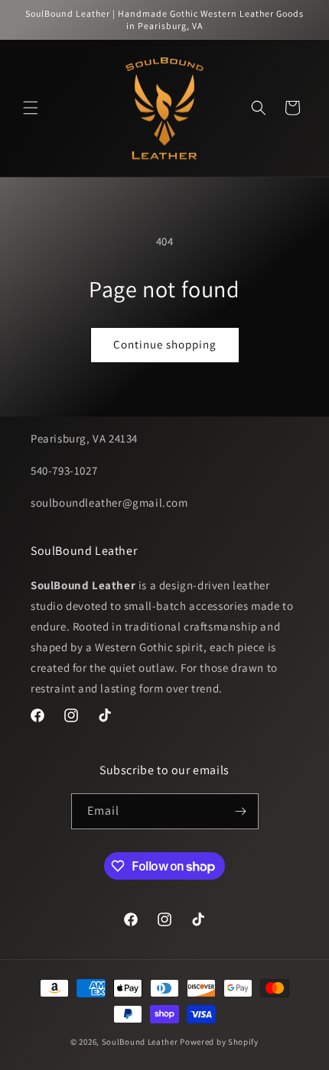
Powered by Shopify (219, 1041)
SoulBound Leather (140, 1041)
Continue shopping (165, 344)
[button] (30, 108)
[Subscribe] (241, 811)
